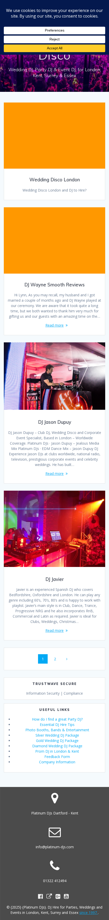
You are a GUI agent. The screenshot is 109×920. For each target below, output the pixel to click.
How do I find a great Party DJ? (57, 719)
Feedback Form (57, 756)
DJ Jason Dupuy (54, 422)
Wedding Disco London (54, 180)
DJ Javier (54, 579)
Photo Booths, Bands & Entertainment (57, 729)
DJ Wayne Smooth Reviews (54, 285)
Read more (54, 325)
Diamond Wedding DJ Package (57, 745)
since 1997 (88, 912)
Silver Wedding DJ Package (57, 735)
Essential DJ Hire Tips (57, 724)
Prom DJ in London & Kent (57, 751)
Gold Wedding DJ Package (57, 740)
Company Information (57, 762)
